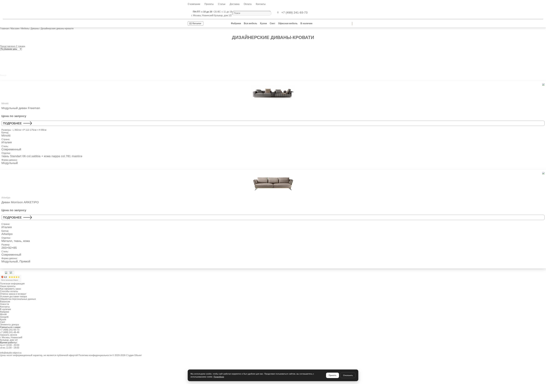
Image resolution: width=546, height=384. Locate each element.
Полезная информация (12, 283)
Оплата (248, 4)
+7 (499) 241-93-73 (9, 330)
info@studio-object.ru (10, 353)
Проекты (209, 4)
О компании (194, 4)
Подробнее (12, 123)
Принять (332, 375)
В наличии (306, 23)
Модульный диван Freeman (20, 108)
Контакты (261, 4)
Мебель (25, 28)
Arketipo (7, 234)
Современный (11, 149)
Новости (4, 304)
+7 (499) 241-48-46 (9, 332)
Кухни (263, 23)
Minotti (6, 135)
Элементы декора (9, 324)
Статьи (221, 4)
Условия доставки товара (13, 296)
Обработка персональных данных (18, 299)
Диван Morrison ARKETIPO (20, 202)
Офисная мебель (288, 23)
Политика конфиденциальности (95, 355)
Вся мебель (250, 23)
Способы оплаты (9, 291)
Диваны (35, 28)
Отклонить (348, 375)
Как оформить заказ (10, 289)
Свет (272, 23)
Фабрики (236, 23)
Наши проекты (7, 286)
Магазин (15, 28)
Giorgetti (4, 317)
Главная (4, 28)
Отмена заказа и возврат (13, 294)
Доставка (234, 4)
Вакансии (5, 301)
